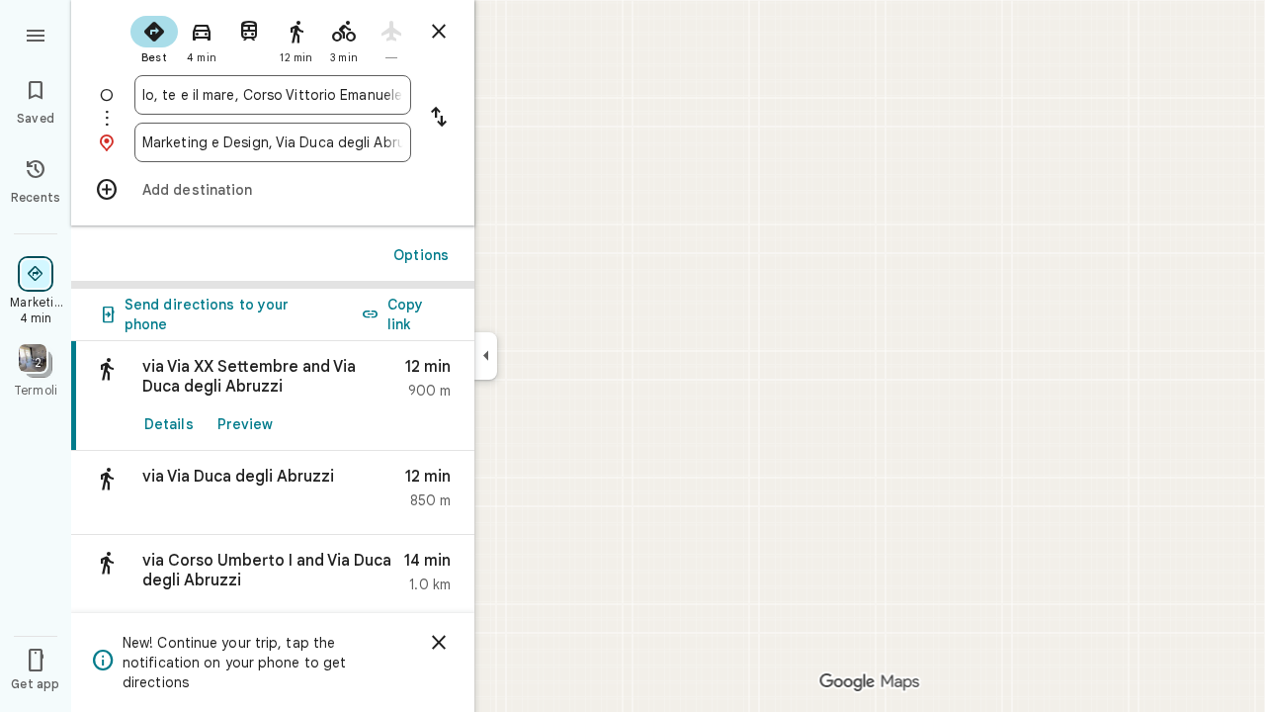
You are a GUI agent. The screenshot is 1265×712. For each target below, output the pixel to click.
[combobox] (272, 95)
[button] (272, 493)
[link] (272, 396)
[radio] (154, 37)
